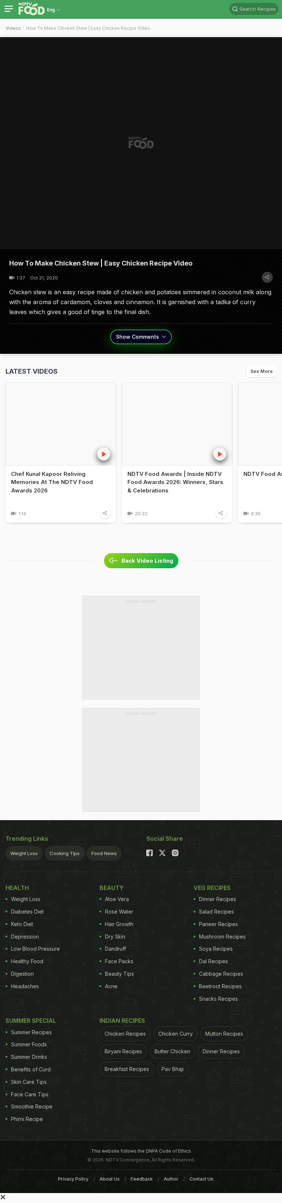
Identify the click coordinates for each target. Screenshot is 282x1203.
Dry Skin (115, 936)
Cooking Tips (65, 853)
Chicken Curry (175, 1034)
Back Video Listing (147, 560)
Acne (111, 986)
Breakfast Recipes (127, 1069)
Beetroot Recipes (220, 986)
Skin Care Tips (29, 1082)
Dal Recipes (213, 961)
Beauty (112, 887)
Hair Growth (119, 924)
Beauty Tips (119, 974)
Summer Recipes (31, 1032)
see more (261, 371)
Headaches (25, 986)
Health (17, 887)
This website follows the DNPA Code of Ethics (141, 1151)
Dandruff (115, 949)
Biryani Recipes (123, 1051)
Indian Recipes (122, 1020)
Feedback (142, 1179)
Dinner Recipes (217, 899)
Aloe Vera (117, 899)
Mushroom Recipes (222, 936)
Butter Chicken (172, 1051)
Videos (13, 28)
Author (171, 1179)
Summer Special (31, 1020)
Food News (104, 853)
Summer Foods (29, 1044)
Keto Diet (22, 924)
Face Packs (119, 961)
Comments (138, 337)
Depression (25, 936)
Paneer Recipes (218, 924)
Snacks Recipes (218, 999)
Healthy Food (27, 961)
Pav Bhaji (173, 1069)
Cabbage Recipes (221, 974)
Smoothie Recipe (32, 1106)
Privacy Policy (73, 1179)
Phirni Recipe (27, 1119)
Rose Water (119, 911)
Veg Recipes (212, 887)
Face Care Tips (29, 1094)
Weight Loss (24, 853)
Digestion (22, 974)
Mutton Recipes (224, 1034)
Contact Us (201, 1179)
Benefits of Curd (31, 1069)
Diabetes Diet (27, 911)
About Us (110, 1179)
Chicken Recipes (125, 1034)
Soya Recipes (216, 949)
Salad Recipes (216, 911)
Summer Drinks (29, 1057)
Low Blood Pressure (35, 949)
